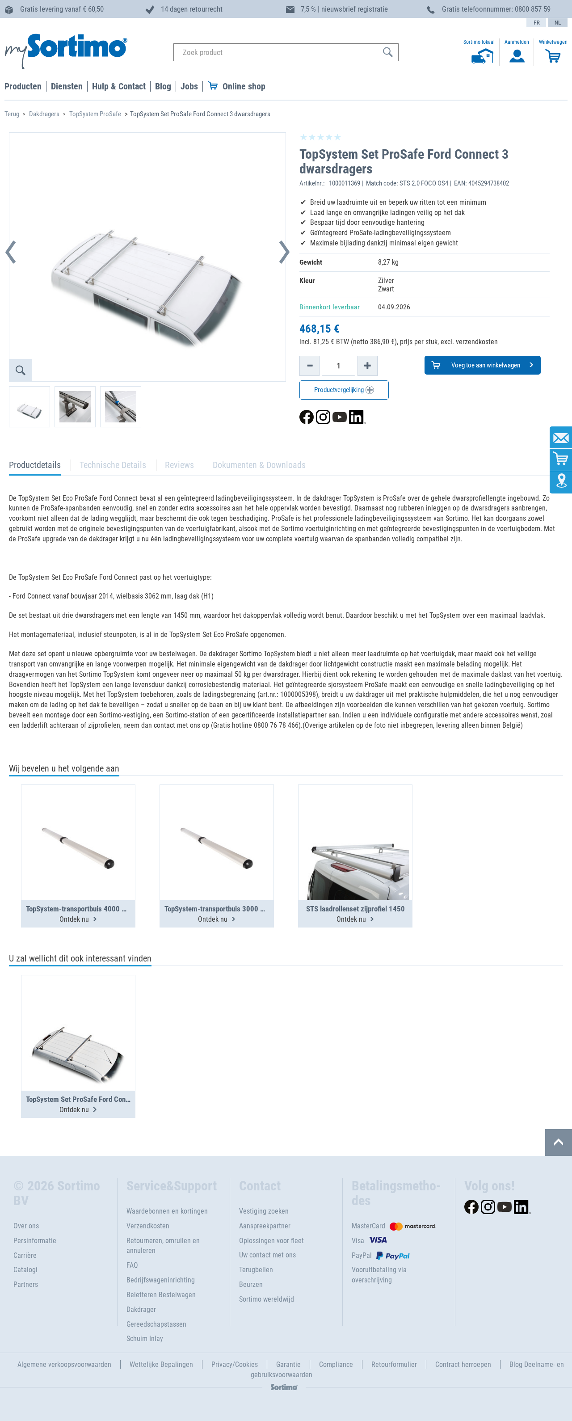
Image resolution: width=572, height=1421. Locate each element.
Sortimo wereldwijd (266, 1299)
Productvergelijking (339, 390)
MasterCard (368, 1226)
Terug (11, 114)
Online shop (244, 86)
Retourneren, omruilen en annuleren (163, 1245)
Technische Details (113, 465)
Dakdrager (141, 1309)
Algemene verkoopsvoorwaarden (64, 1364)
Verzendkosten (147, 1226)
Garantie (288, 1364)
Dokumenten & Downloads (259, 465)
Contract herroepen (463, 1364)
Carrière (25, 1255)
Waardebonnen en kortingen (167, 1211)
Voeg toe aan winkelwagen (485, 365)
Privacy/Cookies (234, 1364)
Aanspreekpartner (264, 1226)
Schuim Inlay (144, 1338)
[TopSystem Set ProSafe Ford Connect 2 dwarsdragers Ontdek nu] (78, 1011)
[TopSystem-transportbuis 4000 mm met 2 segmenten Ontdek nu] (78, 820)
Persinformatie (34, 1240)
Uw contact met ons (267, 1255)
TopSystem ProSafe (95, 114)
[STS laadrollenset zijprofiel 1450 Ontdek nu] (355, 820)
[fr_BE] (536, 22)
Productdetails (35, 467)
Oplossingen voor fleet (271, 1240)
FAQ (132, 1265)
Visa (358, 1240)
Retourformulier (394, 1364)
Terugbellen (256, 1269)
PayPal (362, 1255)
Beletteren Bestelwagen (161, 1294)
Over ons (26, 1226)
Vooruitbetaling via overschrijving (379, 1274)
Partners (25, 1284)
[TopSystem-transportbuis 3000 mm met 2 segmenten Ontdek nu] (216, 820)
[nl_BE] (558, 22)
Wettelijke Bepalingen (161, 1364)
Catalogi (25, 1269)
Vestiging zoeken (264, 1211)
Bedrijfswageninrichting (160, 1280)
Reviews (179, 465)
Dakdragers (44, 114)
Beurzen (251, 1284)
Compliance (336, 1364)
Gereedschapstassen (156, 1324)
